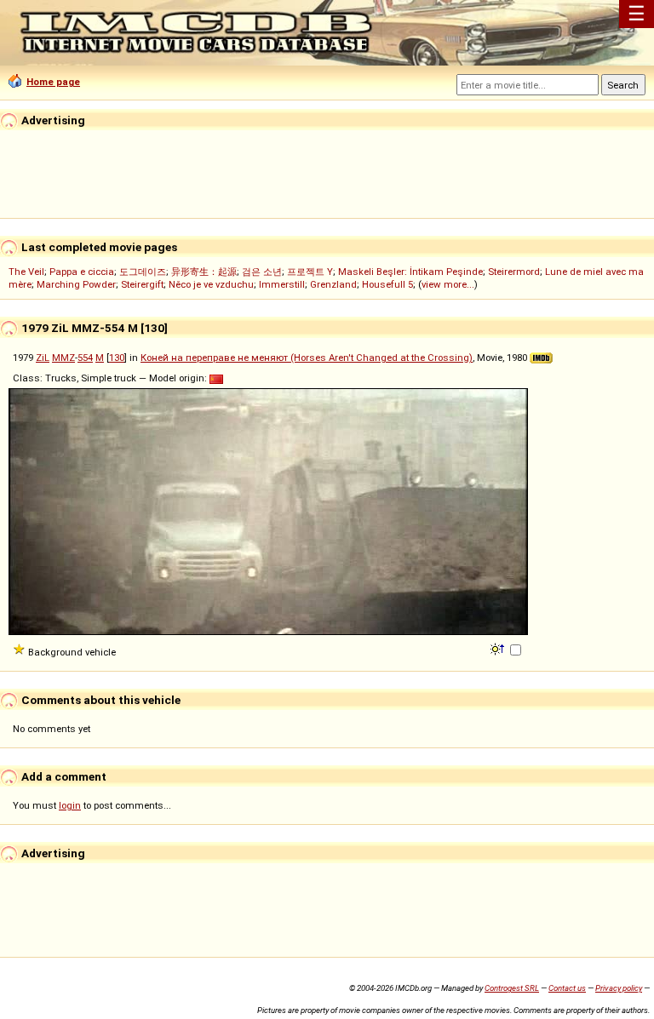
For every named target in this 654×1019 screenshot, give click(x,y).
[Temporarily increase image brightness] (498, 648)
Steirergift (142, 284)
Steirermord (514, 272)
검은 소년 (262, 272)
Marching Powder (76, 284)
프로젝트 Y (310, 272)
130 (116, 358)
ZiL (42, 358)
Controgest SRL (512, 988)
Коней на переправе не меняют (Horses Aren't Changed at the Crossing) (307, 358)
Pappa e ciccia (81, 272)
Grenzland (333, 284)
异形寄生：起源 (204, 272)
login (70, 805)
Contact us (567, 988)
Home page (53, 82)
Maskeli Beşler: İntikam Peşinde (410, 272)
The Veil (26, 272)
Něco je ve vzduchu (211, 284)
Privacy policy (618, 988)
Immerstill (282, 284)
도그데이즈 (142, 272)
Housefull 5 (387, 284)
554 (85, 358)
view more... (448, 284)
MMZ (63, 358)
